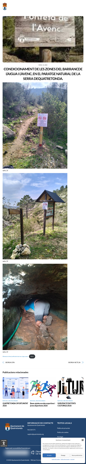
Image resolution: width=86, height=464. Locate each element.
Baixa (32, 356)
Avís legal (72, 459)
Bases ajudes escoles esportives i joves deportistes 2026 (42, 404)
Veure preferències (77, 455)
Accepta (49, 455)
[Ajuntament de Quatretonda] (11, 9)
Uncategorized (13, 400)
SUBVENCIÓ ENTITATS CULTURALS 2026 (67, 404)
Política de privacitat (65, 459)
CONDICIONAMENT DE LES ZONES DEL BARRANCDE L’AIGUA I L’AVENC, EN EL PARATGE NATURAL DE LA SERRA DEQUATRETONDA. (43, 74)
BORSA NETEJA (74, 362)
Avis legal (60, 437)
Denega (63, 455)
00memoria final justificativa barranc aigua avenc (15, 356)
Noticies (5, 400)
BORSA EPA (10, 362)
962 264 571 (31, 430)
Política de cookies (56, 459)
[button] (82, 440)
